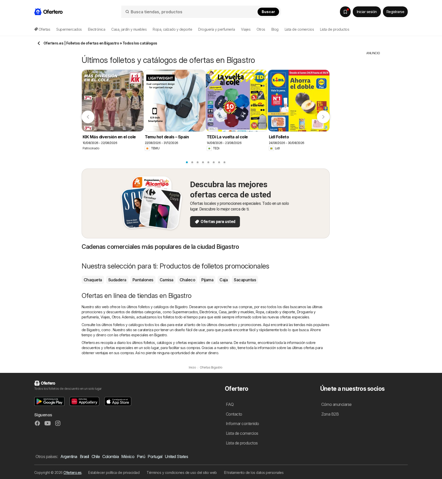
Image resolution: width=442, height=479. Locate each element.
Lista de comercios (299, 29)
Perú (141, 456)
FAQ (230, 404)
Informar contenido (242, 423)
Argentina (68, 456)
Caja (223, 279)
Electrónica (208, 312)
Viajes (105, 317)
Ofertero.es (72, 472)
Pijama (207, 279)
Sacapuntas (245, 279)
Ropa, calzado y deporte (275, 312)
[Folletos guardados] (345, 11)
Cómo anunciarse (336, 404)
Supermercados (185, 312)
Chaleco (187, 279)
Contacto (234, 414)
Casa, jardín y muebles (236, 312)
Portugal (155, 456)
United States (176, 456)
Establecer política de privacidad (113, 472)
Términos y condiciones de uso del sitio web (182, 472)
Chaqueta (93, 279)
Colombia (110, 456)
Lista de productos (334, 29)
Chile (96, 456)
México (127, 456)
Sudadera (117, 279)
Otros (116, 317)
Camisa (166, 279)
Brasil (84, 456)
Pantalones (142, 279)
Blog (275, 29)
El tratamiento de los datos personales (254, 472)
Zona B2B (330, 414)
